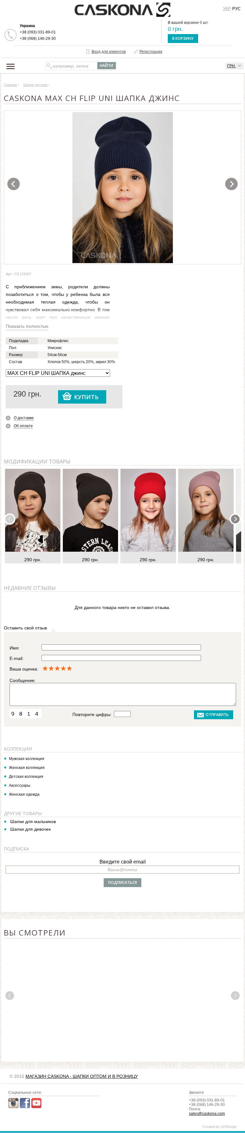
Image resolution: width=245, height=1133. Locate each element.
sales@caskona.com (207, 1113)
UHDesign (229, 1127)
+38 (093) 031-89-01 (38, 32)
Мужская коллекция (26, 759)
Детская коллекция (26, 776)
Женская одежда (24, 794)
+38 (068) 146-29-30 (38, 38)
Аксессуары (19, 785)
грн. (231, 66)
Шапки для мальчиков (33, 821)
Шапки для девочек (30, 829)
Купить (86, 397)
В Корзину (183, 38)
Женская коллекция (27, 767)
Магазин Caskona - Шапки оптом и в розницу (82, 1076)
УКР (227, 8)
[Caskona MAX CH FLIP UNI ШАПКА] (122, 187)
